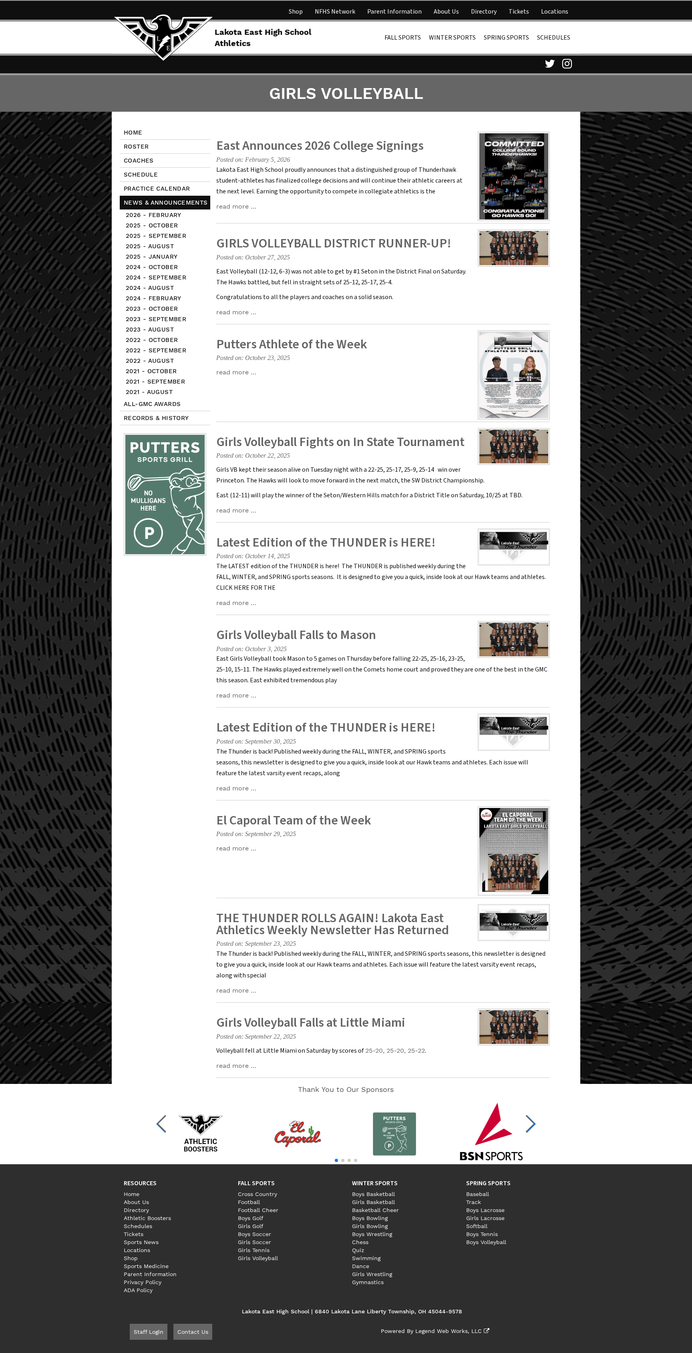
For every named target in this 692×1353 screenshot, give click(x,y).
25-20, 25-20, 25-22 (395, 1050)
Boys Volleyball (486, 1242)
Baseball (477, 1194)
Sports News (141, 1242)
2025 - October (152, 225)
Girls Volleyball (258, 1258)
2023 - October (152, 308)
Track (473, 1202)
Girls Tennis (254, 1250)
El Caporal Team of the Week (293, 820)
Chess (360, 1242)
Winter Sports (452, 37)
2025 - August (150, 246)
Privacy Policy (142, 1282)
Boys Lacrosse (485, 1210)
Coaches (139, 160)
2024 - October (152, 267)
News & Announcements (166, 202)
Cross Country (257, 1194)
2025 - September (156, 235)
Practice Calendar (157, 188)
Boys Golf (251, 1218)
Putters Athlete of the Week (291, 344)
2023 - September (156, 319)
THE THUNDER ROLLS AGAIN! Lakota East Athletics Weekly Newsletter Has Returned (332, 924)
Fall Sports (402, 37)
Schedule (141, 174)
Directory (484, 11)
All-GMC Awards (152, 404)
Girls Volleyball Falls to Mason (296, 635)
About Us (446, 11)
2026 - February (153, 215)
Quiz (358, 1250)
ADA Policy (138, 1290)
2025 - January (151, 256)
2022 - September (156, 350)
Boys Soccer (254, 1234)
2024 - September (156, 277)
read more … (236, 206)
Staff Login (148, 1332)
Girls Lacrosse (485, 1218)
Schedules (553, 37)
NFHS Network (335, 11)
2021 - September (155, 381)
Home (133, 132)
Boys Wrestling (372, 1234)
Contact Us (192, 1332)
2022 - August (150, 360)
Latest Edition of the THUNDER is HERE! (326, 542)
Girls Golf (251, 1226)
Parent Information (394, 11)
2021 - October (151, 371)
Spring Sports (506, 37)
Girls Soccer (254, 1242)
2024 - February (153, 298)
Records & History (156, 418)
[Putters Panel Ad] (165, 494)
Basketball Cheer (375, 1210)
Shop (296, 11)
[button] (161, 1124)
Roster (136, 146)
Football (249, 1202)
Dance (360, 1266)
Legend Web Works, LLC (449, 1331)
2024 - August (150, 288)
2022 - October (152, 340)
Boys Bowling (370, 1218)
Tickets (519, 11)
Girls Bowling (370, 1226)
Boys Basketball (373, 1194)
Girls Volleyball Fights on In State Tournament (340, 442)
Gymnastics (368, 1282)
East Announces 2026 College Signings (320, 146)
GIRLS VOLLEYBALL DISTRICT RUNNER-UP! (333, 243)
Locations (554, 11)
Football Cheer (258, 1210)
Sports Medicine (146, 1266)
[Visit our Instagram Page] (566, 64)
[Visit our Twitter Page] (549, 64)
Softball (476, 1226)
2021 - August (149, 392)
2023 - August (150, 329)
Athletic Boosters (147, 1218)
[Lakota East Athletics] (163, 36)
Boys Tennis (482, 1234)
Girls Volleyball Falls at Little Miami (310, 1022)
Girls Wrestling (372, 1274)
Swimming (366, 1258)
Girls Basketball (373, 1202)
